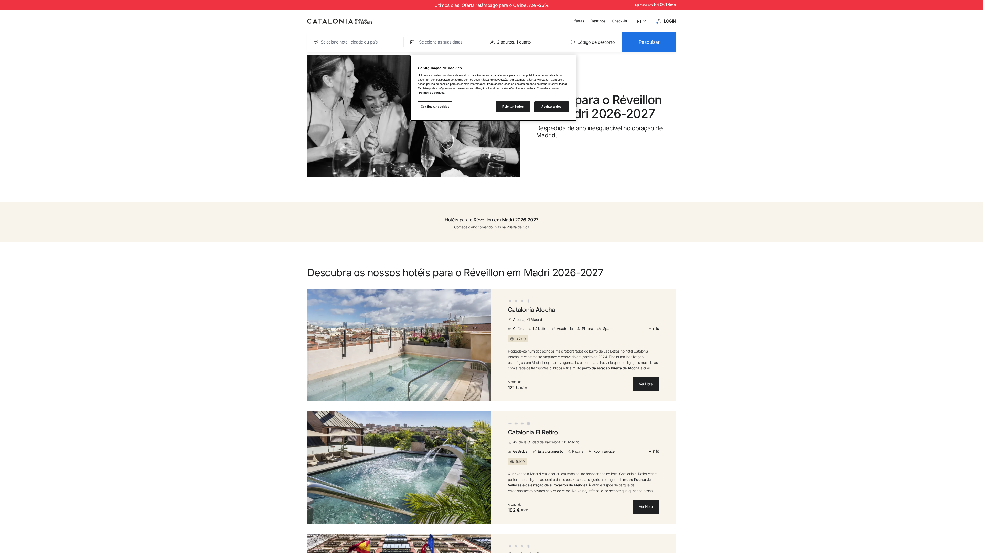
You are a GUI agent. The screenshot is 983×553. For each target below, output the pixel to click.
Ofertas (578, 21)
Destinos (598, 21)
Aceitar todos (551, 106)
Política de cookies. (432, 92)
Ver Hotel (646, 384)
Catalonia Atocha (531, 309)
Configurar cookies (435, 106)
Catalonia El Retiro (533, 432)
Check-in (619, 21)
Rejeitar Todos (513, 106)
